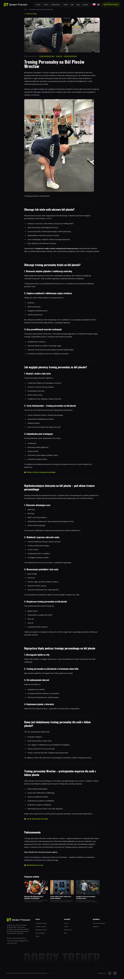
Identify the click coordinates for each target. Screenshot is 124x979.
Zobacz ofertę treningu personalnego (41, 472)
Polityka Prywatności (99, 923)
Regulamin (96, 926)
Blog (78, 4)
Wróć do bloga (31, 14)
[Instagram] (115, 973)
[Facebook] (109, 973)
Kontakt (85, 4)
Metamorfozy (56, 4)
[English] (98, 4)
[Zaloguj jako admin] (49, 973)
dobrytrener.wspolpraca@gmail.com (18, 941)
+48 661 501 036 (12, 943)
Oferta (46, 4)
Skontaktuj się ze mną (35, 865)
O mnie (38, 4)
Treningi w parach (40, 926)
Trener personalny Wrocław (37, 819)
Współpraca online (41, 930)
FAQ (72, 4)
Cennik (65, 4)
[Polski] (94, 5)
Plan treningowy (40, 933)
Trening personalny (41, 923)
